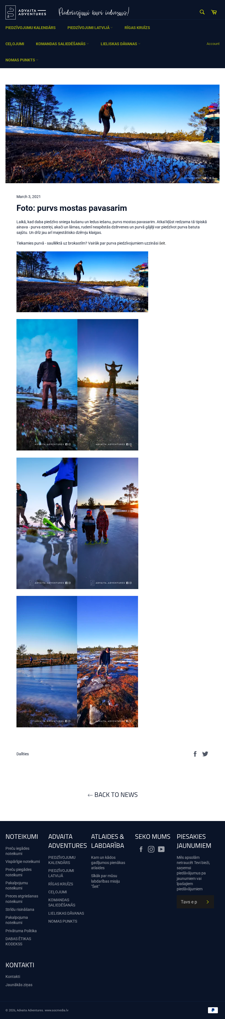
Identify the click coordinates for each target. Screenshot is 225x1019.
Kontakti (12, 976)
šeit (162, 243)
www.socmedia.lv (56, 1010)
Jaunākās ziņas (18, 985)
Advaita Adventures (30, 1010)
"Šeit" (95, 886)
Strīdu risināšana (19, 909)
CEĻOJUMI (14, 44)
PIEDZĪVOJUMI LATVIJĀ (89, 27)
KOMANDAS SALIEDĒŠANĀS (61, 44)
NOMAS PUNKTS (20, 60)
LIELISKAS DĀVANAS (119, 44)
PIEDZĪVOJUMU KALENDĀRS (30, 27)
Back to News (115, 794)
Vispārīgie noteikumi (22, 861)
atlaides (98, 868)
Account (213, 44)
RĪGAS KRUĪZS (137, 27)
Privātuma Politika (21, 931)
